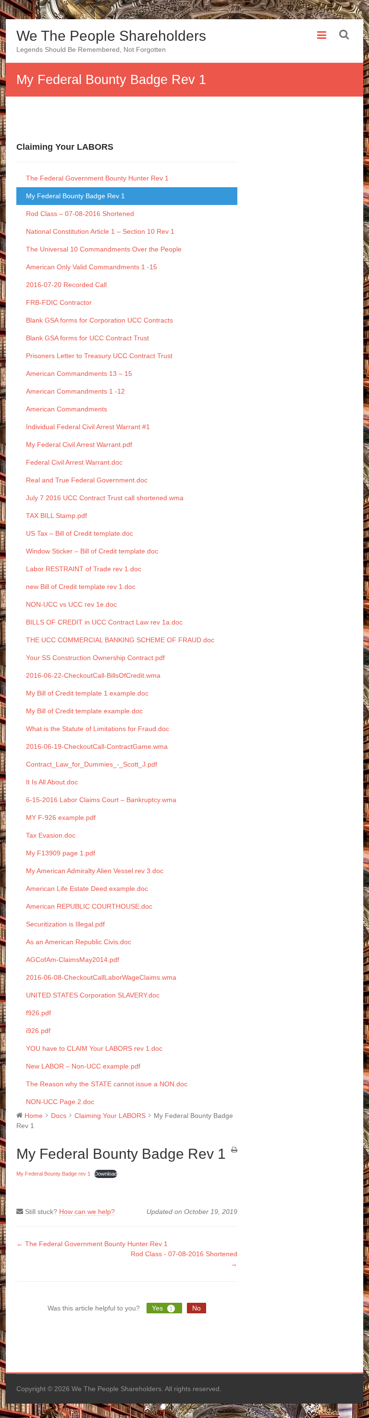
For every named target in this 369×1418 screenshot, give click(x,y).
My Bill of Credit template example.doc (84, 711)
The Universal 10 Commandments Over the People (104, 249)
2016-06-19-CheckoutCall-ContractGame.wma (97, 746)
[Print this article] (234, 1150)
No (196, 1308)
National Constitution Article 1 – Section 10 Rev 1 (100, 231)
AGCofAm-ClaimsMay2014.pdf (72, 959)
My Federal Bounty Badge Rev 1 (75, 196)
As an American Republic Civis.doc (78, 942)
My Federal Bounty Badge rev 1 (53, 1174)
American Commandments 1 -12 (75, 391)
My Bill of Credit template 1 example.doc (87, 693)
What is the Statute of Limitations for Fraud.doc (97, 729)
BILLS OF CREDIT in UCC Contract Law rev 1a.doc (104, 622)
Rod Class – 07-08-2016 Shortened (80, 213)
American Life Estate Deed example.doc (87, 888)
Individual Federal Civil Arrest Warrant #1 (88, 427)
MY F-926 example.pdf (61, 817)
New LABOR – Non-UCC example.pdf (83, 1066)
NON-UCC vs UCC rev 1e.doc (71, 604)
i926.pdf (38, 1030)
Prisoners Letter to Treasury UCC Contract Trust (99, 356)
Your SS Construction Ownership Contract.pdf (95, 657)
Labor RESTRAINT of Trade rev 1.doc (83, 569)
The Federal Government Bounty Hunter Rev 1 (97, 178)
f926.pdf (38, 1013)
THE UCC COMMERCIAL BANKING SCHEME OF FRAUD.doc (120, 640)
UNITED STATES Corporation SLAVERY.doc (93, 995)
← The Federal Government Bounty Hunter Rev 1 (92, 1244)
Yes (162, 1308)
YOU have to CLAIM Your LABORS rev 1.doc (94, 1048)
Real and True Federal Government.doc (87, 480)
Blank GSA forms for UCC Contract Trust (87, 338)
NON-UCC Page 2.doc (60, 1102)
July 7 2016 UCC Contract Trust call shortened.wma (105, 498)
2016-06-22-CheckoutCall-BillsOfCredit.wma (93, 675)
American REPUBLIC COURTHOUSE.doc (89, 906)
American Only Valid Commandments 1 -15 (91, 267)
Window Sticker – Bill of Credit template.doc (92, 551)
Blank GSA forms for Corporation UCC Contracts (99, 320)
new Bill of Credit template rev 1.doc (80, 586)
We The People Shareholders (111, 36)
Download (105, 1174)
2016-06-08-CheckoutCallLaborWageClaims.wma (101, 977)
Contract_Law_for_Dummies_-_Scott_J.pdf (91, 764)
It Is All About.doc (52, 782)
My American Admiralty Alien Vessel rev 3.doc (94, 871)
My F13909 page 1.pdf (60, 853)
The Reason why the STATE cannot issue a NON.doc (106, 1084)
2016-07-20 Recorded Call (66, 284)
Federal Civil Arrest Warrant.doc (74, 462)
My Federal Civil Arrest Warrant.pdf (79, 444)
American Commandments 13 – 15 (79, 373)
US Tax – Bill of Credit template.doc (79, 533)
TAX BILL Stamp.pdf (56, 515)
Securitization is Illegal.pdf (65, 924)
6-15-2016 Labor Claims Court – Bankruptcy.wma (101, 800)
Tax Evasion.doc (50, 835)
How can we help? (87, 1211)
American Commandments (66, 409)
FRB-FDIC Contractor (59, 302)
